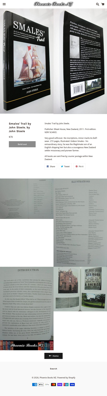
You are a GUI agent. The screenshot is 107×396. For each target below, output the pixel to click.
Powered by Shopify (66, 377)
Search (53, 369)
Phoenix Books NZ (48, 377)
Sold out (22, 144)
